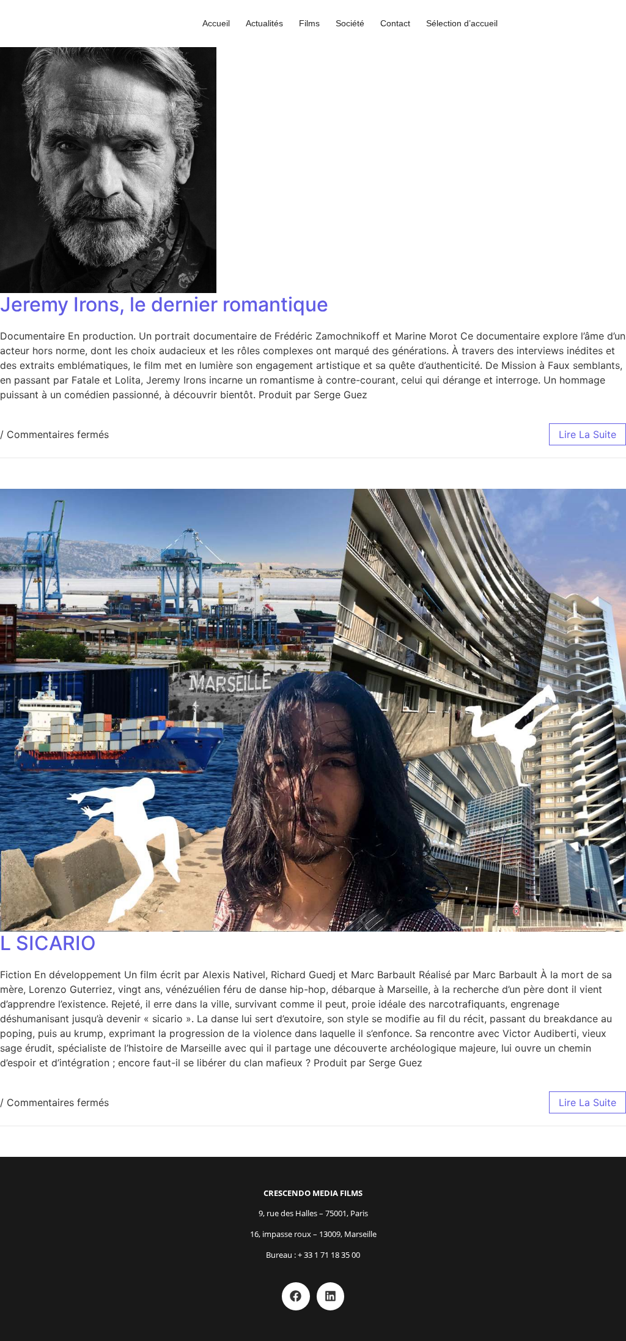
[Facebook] (296, 1296)
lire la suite (587, 434)
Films (309, 23)
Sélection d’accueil (462, 23)
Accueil (216, 23)
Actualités (264, 23)
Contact (395, 23)
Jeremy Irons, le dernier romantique (164, 304)
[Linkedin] (331, 1296)
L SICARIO (48, 943)
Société (350, 23)
